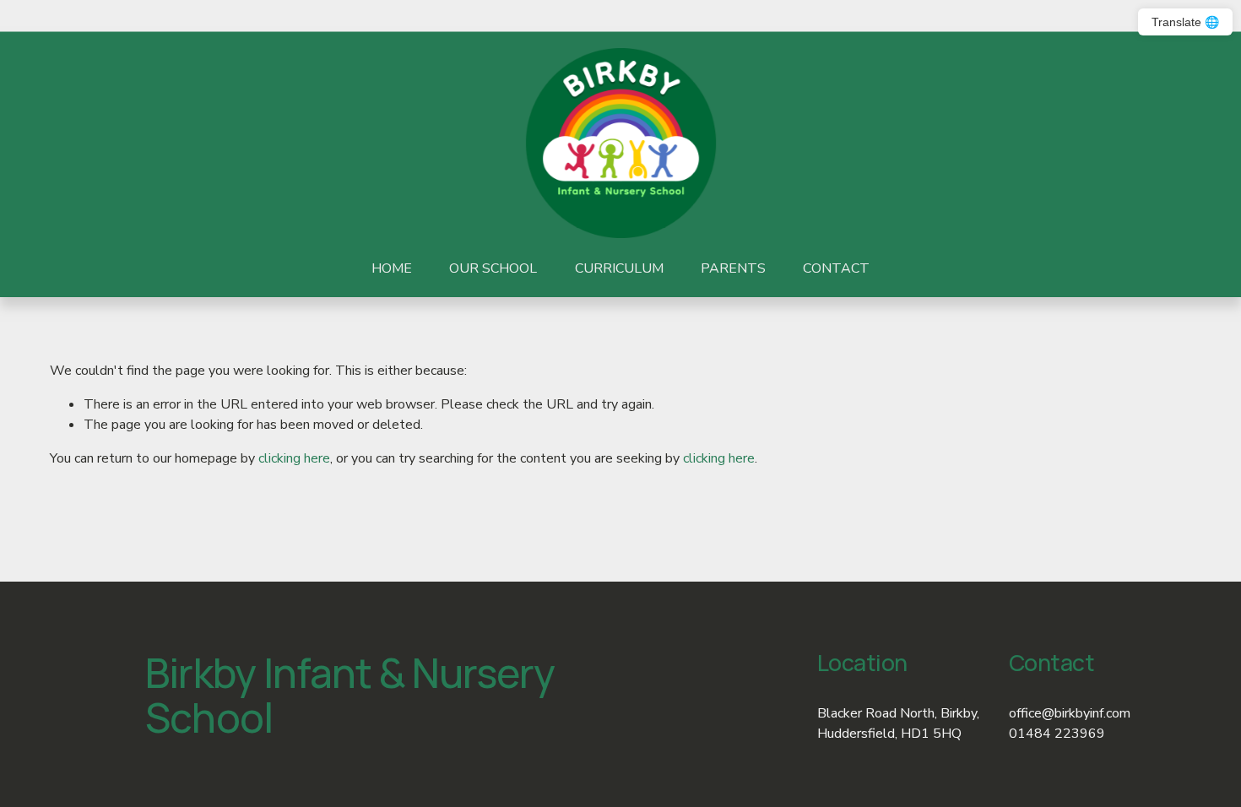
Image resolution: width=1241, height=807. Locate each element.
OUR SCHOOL (493, 268)
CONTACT (836, 268)
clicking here (294, 458)
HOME (391, 268)
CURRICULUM (619, 268)
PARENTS (733, 268)
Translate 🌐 (1185, 22)
